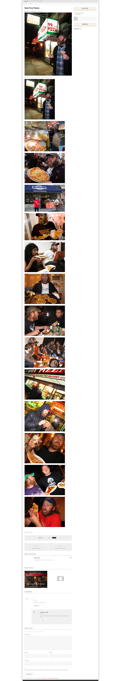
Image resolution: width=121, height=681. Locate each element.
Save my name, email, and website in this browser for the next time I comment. (46, 670)
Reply (36, 605)
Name (26, 652)
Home (26, 3)
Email (50, 652)
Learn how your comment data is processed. (50, 678)
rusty (31, 532)
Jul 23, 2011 (42, 613)
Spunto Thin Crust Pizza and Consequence (36, 584)
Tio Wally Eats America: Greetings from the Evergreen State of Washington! (45, 1)
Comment (27, 634)
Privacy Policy (78, 14)
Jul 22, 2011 (35, 600)
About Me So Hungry (79, 13)
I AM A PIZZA (60, 582)
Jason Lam (28, 11)
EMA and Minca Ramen (36, 548)
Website (27, 660)
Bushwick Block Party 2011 (60, 548)
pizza (39, 11)
